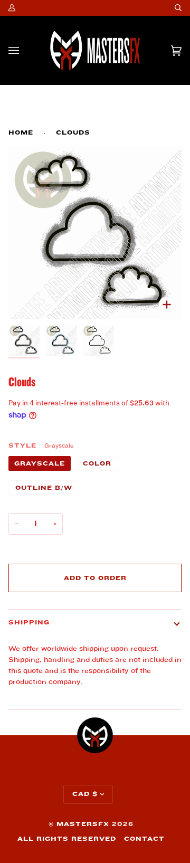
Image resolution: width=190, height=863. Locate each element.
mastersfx (82, 824)
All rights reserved (66, 839)
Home (20, 132)
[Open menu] (24, 50)
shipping (29, 622)
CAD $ (85, 794)
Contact (144, 839)
